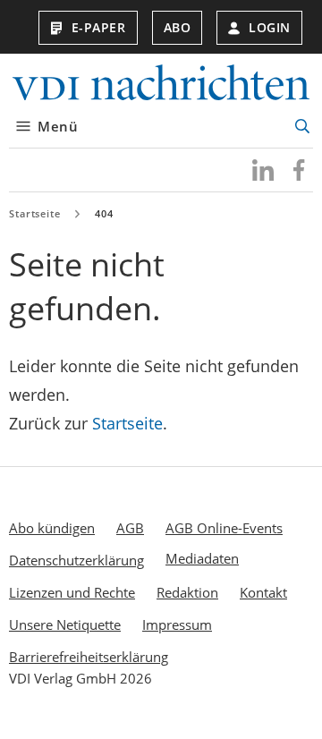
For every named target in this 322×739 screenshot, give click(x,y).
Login (270, 27)
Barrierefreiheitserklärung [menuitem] (88, 657)
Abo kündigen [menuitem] (52, 528)
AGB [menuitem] (130, 528)
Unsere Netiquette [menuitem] (65, 624)
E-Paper (99, 27)
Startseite (35, 213)
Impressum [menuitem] (177, 624)
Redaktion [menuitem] (187, 592)
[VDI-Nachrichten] (161, 84)
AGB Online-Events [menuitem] (224, 528)
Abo (177, 27)
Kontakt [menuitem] (263, 592)
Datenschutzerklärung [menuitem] (76, 560)
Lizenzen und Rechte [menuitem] (72, 592)
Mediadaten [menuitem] (202, 558)
